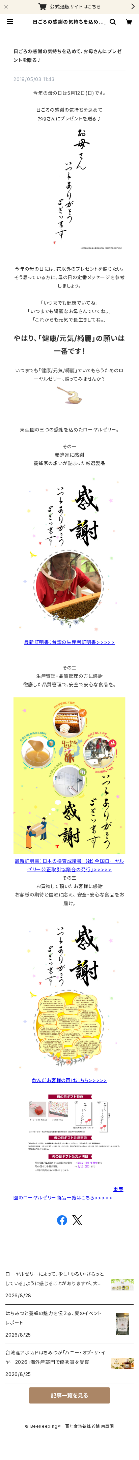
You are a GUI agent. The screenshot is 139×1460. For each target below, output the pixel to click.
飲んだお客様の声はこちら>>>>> (69, 1080)
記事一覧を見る (69, 1395)
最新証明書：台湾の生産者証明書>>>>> (69, 642)
